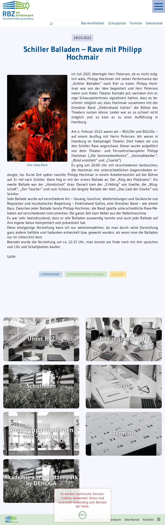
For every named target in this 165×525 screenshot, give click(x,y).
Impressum (114, 519)
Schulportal (117, 23)
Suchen (51, 23)
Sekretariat (154, 23)
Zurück (118, 274)
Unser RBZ (41, 339)
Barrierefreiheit (93, 23)
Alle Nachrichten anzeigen (86, 274)
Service (123, 386)
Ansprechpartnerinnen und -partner (41, 433)
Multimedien (51, 274)
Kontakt (148, 519)
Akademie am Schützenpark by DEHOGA (41, 480)
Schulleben (41, 386)
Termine (135, 23)
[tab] (158, 6)
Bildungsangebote (123, 339)
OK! (82, 515)
